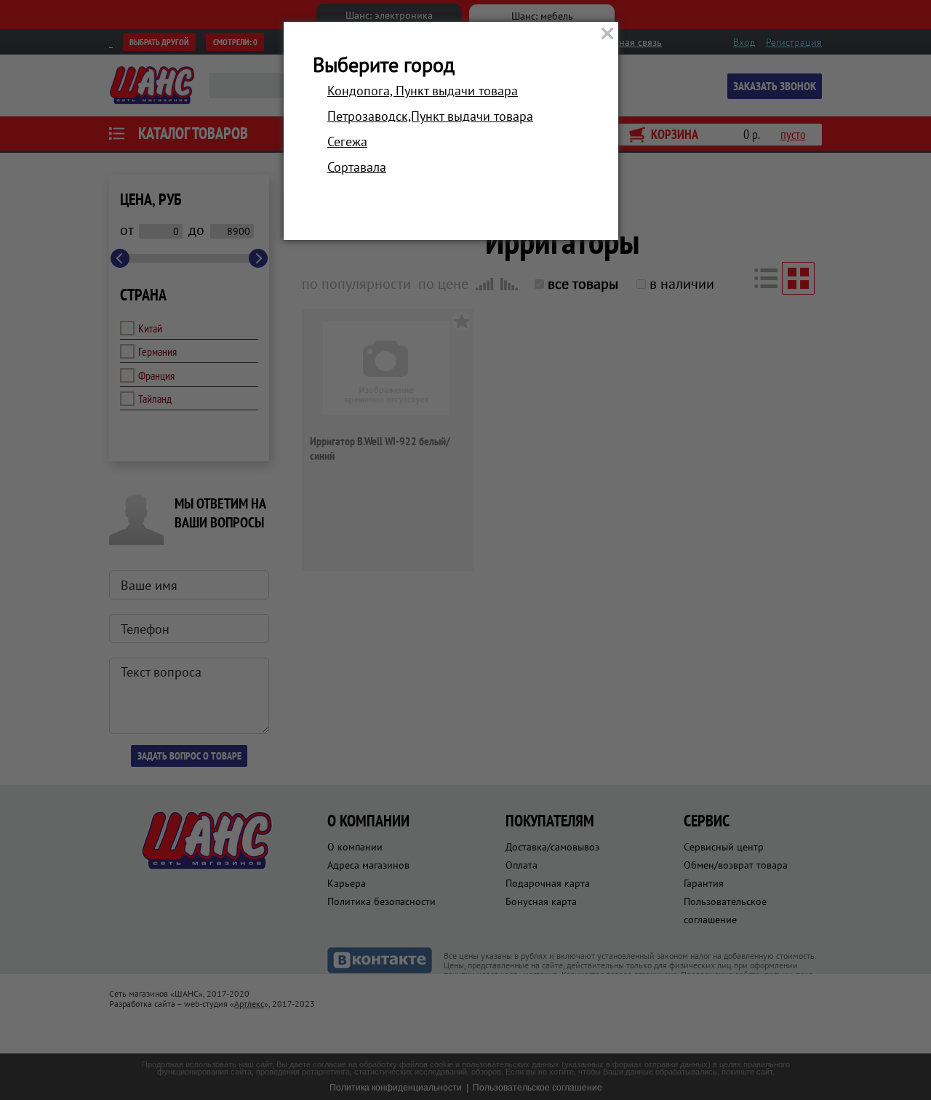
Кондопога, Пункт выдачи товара (422, 90)
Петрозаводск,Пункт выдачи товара (430, 116)
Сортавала (356, 167)
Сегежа (347, 141)
